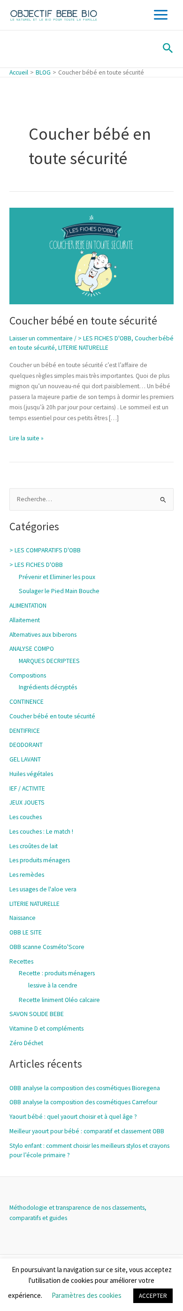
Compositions (27, 675)
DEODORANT (26, 745)
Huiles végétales (31, 774)
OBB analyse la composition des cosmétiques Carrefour (83, 1102)
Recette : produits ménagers (57, 973)
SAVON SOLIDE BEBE (36, 1014)
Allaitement (24, 620)
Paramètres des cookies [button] (87, 1295)
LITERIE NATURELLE (83, 348)
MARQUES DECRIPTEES (49, 661)
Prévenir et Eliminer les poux (57, 577)
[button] (168, 49)
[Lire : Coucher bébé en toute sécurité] (91, 255)
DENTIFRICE (24, 731)
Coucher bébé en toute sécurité (83, 320)
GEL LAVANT (25, 759)
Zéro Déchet (26, 1043)
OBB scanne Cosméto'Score (46, 947)
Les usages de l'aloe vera (42, 889)
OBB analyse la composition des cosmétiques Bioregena (84, 1088)
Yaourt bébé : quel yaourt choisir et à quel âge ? (73, 1117)
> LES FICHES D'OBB (104, 338)
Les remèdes (26, 875)
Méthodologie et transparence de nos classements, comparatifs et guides (77, 1213)
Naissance (22, 918)
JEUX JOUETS (27, 802)
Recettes (21, 961)
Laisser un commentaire (41, 338)
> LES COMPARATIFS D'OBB (45, 550)
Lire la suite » (26, 437)
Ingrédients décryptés (48, 687)
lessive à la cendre (52, 985)
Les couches (25, 817)
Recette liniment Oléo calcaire (59, 1000)
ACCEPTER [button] (153, 1296)
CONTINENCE (26, 702)
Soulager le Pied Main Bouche (59, 591)
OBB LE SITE (25, 932)
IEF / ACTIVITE (27, 788)
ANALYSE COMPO (31, 649)
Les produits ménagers (39, 860)
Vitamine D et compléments (46, 1028)
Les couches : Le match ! (41, 832)
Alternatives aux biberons (42, 635)
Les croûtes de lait (33, 846)
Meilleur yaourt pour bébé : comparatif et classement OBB (86, 1131)
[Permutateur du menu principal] (161, 15)
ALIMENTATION (27, 606)
